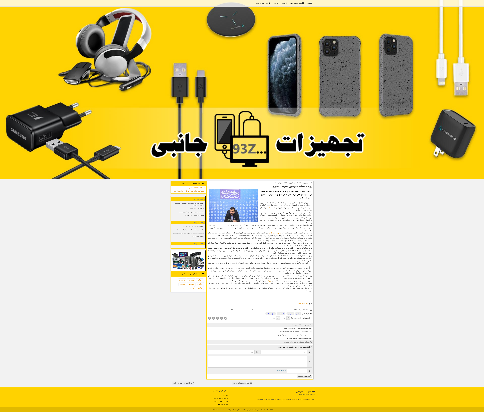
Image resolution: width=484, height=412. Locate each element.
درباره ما (225, 395)
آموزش (192, 288)
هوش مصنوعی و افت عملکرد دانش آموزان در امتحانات (297, 328)
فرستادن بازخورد (303, 376)
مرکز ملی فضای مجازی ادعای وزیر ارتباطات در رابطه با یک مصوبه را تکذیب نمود (189, 204)
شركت (200, 280)
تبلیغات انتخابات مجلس (197, 187)
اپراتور (268, 281)
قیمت (284, 3)
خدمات (270, 208)
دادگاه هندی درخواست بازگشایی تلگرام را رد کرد (191, 212)
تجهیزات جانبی (302, 303)
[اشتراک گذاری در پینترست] (213, 318)
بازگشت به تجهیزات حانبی (182, 383)
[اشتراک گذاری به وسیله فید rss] (209, 318)
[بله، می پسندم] (288, 318)
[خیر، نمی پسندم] (278, 318)
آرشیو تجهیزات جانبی (296, 3)
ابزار (275, 3)
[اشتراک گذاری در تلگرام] (226, 318)
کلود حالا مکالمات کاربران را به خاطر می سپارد (193, 226)
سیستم (191, 284)
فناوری (200, 284)
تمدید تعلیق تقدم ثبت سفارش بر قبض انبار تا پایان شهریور (188, 233)
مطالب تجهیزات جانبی (222, 404)
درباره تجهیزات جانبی (262, 3)
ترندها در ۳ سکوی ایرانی (197, 236)
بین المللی (270, 313)
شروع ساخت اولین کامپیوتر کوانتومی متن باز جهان (298, 338)
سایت (200, 288)
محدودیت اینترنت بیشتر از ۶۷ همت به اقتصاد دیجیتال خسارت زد (294, 335)
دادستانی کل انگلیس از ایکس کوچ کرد (194, 215)
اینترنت (281, 313)
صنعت (182, 284)
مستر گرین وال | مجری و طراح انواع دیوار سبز (189, 191)
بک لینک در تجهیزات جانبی (221, 398)
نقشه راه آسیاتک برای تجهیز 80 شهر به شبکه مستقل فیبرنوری (295, 331)
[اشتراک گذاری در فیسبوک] (221, 318)
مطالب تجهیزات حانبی (241, 383)
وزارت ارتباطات (275, 233)
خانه (309, 3)
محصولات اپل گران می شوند (197, 208)
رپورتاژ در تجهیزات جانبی (221, 401)
